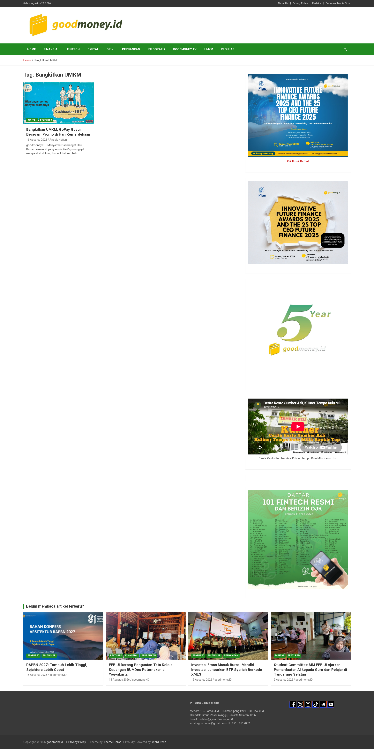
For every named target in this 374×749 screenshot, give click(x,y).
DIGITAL (93, 49)
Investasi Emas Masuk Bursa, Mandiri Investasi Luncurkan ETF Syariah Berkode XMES (226, 670)
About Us (283, 3)
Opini (110, 49)
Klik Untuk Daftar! (298, 161)
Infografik (156, 49)
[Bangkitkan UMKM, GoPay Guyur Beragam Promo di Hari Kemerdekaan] (58, 103)
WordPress (159, 742)
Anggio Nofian (58, 139)
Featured (46, 120)
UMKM (208, 49)
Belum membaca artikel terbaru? (55, 606)
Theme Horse (112, 742)
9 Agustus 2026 (283, 679)
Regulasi (228, 49)
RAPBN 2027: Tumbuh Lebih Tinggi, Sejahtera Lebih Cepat (56, 667)
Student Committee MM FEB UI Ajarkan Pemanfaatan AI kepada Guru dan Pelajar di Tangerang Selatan (310, 670)
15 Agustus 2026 (36, 674)
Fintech (73, 49)
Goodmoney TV (185, 49)
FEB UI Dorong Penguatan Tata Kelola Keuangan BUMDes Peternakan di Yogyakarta (140, 670)
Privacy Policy (300, 3)
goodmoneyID (58, 674)
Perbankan (131, 49)
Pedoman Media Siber (338, 3)
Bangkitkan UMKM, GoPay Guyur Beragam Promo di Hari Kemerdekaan (58, 132)
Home (31, 49)
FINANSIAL (51, 49)
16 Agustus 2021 (36, 139)
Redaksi (316, 3)
